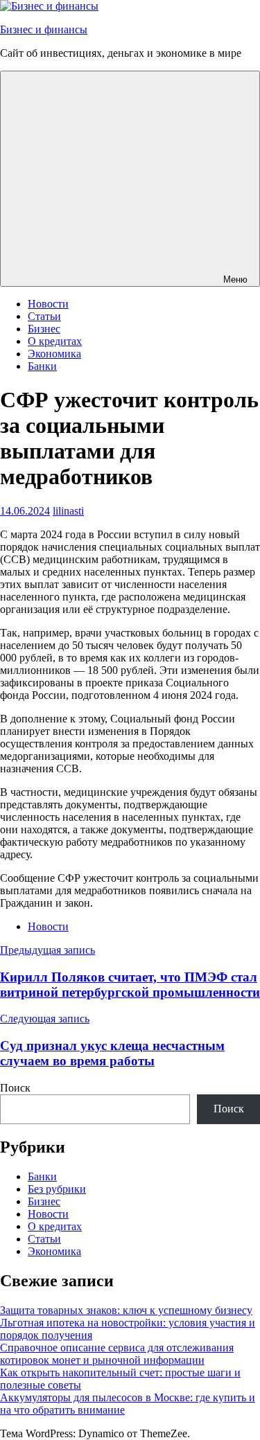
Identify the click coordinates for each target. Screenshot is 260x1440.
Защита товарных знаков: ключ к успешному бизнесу (126, 1310)
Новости (48, 304)
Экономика (54, 353)
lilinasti (68, 511)
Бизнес (44, 329)
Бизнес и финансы (43, 29)
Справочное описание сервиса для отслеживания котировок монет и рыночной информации (117, 1354)
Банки (42, 366)
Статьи (44, 316)
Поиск (15, 1088)
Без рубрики (57, 1189)
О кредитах (55, 341)
